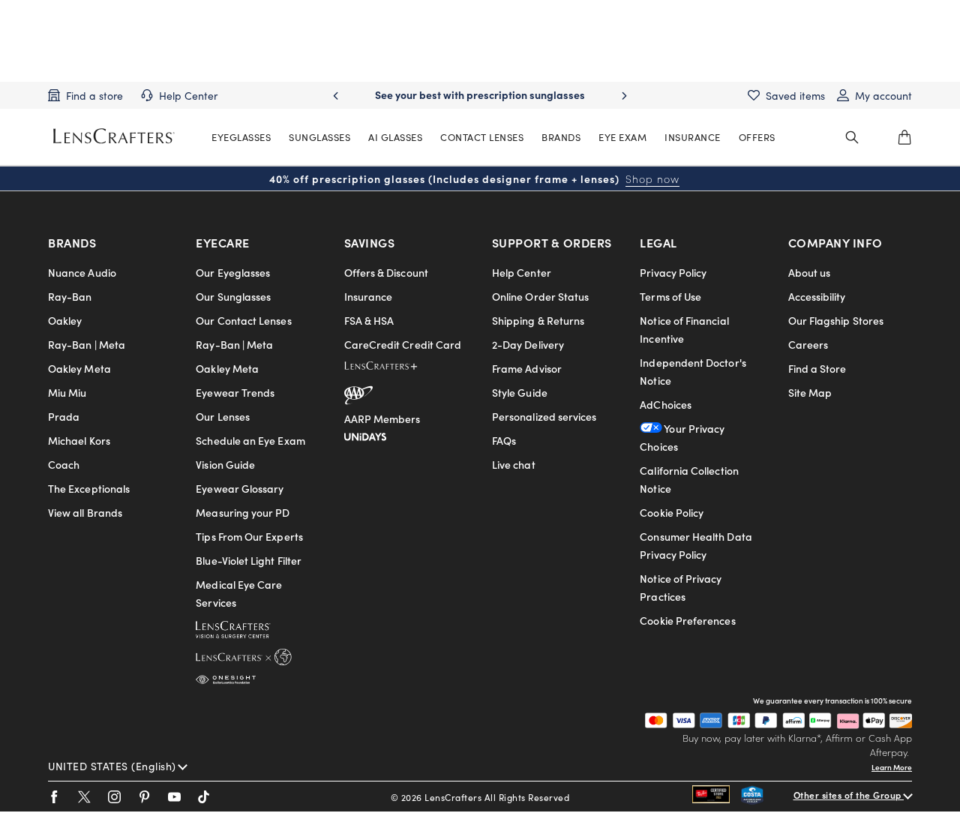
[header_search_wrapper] (852, 137)
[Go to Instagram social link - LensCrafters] (114, 796)
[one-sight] (226, 676)
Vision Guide (225, 464)
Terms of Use (670, 296)
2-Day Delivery (528, 344)
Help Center (521, 272)
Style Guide (520, 392)
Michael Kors (79, 440)
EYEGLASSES (241, 137)
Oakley (65, 320)
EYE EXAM (622, 137)
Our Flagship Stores (836, 320)
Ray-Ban (70, 296)
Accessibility (817, 296)
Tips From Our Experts (249, 536)
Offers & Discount (386, 272)
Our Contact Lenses (243, 320)
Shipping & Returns (538, 320)
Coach (64, 464)
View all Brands (85, 512)
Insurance (368, 296)
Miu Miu (67, 392)
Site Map (810, 392)
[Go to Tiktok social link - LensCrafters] (204, 796)
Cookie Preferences (687, 620)
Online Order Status (540, 296)
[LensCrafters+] (393, 368)
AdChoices (666, 404)
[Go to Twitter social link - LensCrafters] (84, 796)
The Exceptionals (89, 488)
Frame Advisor (527, 368)
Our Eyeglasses (233, 272)
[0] (905, 137)
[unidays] (365, 434)
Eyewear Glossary (240, 488)
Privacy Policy (673, 272)
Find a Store (817, 368)
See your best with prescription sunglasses (480, 94)
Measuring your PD (243, 512)
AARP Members (382, 418)
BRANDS (561, 137)
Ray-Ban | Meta (86, 344)
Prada (64, 416)
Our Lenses (223, 416)
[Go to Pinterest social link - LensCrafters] (144, 796)
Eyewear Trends (235, 392)
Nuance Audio (82, 272)
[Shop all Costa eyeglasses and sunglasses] (767, 796)
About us (809, 272)
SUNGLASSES (319, 137)
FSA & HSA (369, 320)
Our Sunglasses (233, 296)
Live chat (514, 464)
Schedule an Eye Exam (250, 440)
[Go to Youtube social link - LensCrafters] (174, 796)
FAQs (504, 440)
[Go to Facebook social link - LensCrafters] (54, 796)
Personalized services (544, 416)
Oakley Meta (79, 368)
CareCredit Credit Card (403, 344)
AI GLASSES (395, 137)
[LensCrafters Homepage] (114, 136)
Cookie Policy (672, 512)
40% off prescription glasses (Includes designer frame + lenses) (474, 178)
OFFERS (757, 137)
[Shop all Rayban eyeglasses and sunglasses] (716, 796)
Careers (808, 344)
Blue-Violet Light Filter (249, 560)
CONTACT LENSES (482, 137)
